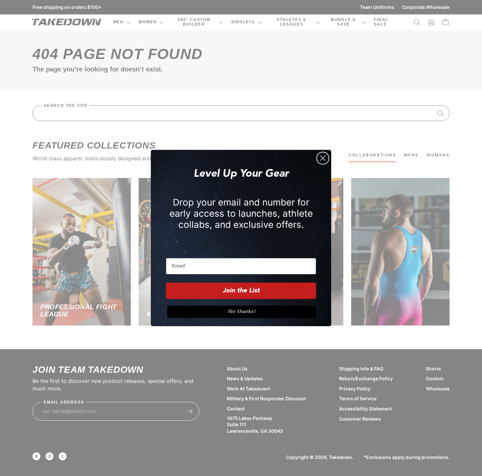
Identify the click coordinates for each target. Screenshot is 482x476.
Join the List (241, 291)
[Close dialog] (323, 158)
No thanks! (242, 311)
